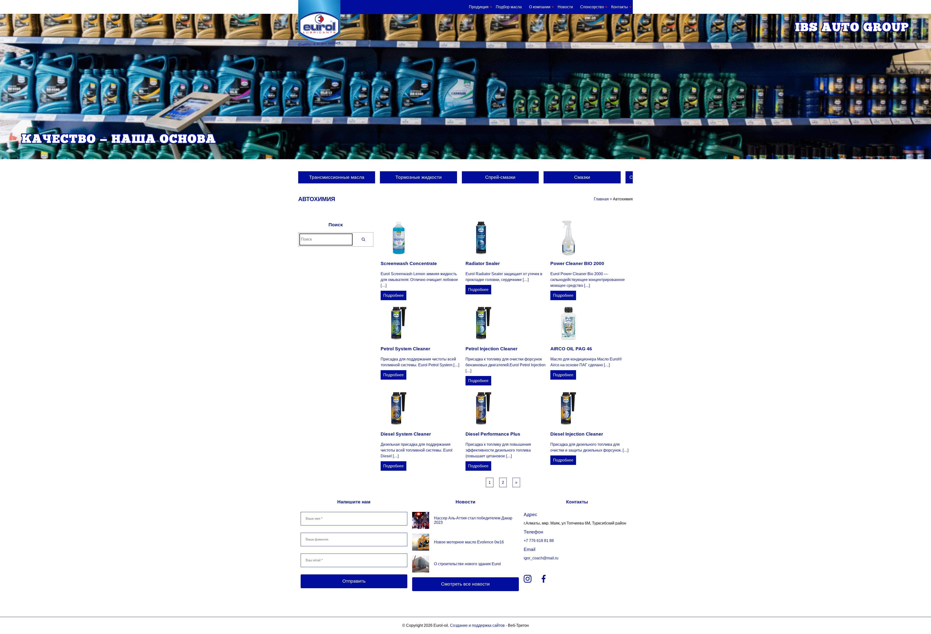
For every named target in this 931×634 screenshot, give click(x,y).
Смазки (582, 177)
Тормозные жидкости (418, 177)
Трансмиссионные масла (336, 177)
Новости (565, 7)
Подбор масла (509, 7)
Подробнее (393, 295)
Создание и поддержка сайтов (477, 625)
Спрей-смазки (500, 177)
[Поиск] (363, 239)
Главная (601, 199)
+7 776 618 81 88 (539, 541)
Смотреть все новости (465, 584)
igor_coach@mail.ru (541, 558)
